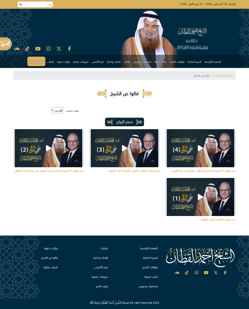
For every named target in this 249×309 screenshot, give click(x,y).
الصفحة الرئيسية (212, 61)
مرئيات (127, 61)
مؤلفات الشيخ (177, 61)
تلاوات (50, 61)
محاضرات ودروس (142, 61)
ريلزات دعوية (63, 61)
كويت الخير (102, 286)
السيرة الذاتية (194, 61)
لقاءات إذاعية (114, 61)
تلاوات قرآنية (50, 267)
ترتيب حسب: (72, 110)
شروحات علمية (81, 61)
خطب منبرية (160, 61)
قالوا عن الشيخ (36, 61)
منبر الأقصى (98, 61)
